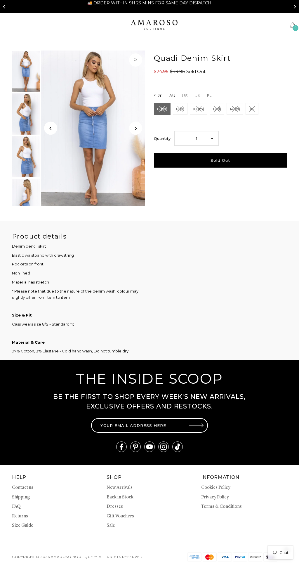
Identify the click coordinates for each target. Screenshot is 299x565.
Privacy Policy (215, 497)
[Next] (294, 6)
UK (197, 95)
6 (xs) (162, 109)
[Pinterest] (135, 447)
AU (172, 95)
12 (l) (217, 109)
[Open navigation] (65, 25)
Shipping (21, 497)
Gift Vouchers (120, 516)
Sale (111, 526)
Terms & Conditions (221, 507)
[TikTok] (177, 447)
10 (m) (198, 109)
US (185, 95)
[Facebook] (121, 447)
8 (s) (180, 109)
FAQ (16, 507)
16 (252, 109)
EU (210, 95)
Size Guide (22, 526)
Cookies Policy (215, 488)
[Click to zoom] (135, 60)
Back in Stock (120, 497)
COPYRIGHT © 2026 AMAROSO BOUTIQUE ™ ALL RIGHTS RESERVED (77, 556)
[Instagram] (163, 447)
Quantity (162, 138)
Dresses (115, 507)
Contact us (22, 488)
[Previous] (4, 6)
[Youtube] (149, 447)
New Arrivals (120, 488)
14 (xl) (235, 109)
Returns (20, 516)
